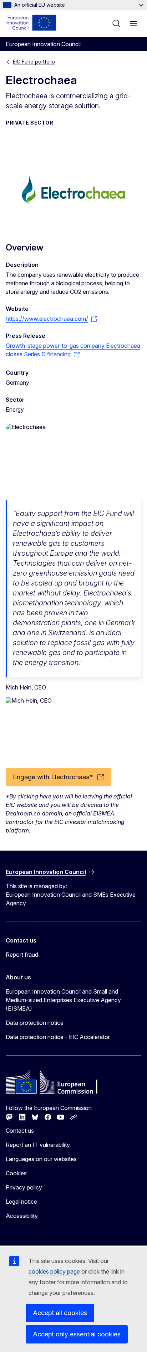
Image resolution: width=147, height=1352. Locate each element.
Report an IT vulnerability (38, 1144)
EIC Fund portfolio (34, 62)
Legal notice (21, 1201)
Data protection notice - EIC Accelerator (58, 1036)
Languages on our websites (41, 1159)
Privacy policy (24, 1187)
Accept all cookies (60, 1313)
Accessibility (22, 1215)
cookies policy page (54, 1271)
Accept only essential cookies (77, 1334)
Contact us (20, 1130)
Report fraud (22, 954)
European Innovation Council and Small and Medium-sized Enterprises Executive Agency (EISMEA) (63, 1000)
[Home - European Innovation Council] (31, 22)
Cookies (16, 1173)
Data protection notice (35, 1022)
